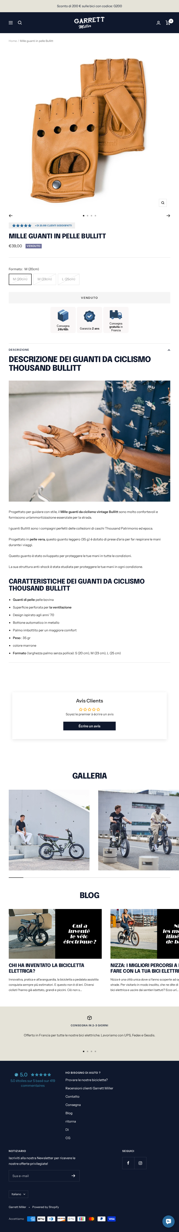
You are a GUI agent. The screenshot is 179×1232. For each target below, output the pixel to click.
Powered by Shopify (45, 1207)
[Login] (158, 23)
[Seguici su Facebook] (128, 1163)
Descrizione (19, 349)
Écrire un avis (89, 726)
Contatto (72, 1096)
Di (67, 1130)
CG (67, 1138)
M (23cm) (45, 279)
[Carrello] (168, 23)
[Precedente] (10, 215)
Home (13, 41)
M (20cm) (20, 279)
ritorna (70, 1121)
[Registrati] (73, 1175)
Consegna (73, 1105)
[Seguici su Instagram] (140, 1163)
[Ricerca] (20, 23)
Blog (68, 1113)
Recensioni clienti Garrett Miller (89, 1088)
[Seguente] (168, 215)
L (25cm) (68, 279)
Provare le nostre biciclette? (86, 1080)
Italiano (16, 1194)
